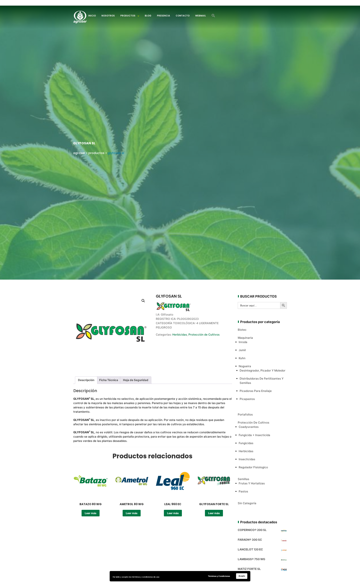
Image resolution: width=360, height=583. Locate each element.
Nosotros (108, 15)
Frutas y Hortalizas (252, 483)
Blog (148, 15)
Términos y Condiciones (219, 576)
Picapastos (247, 399)
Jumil (242, 350)
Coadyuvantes (249, 427)
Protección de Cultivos (204, 334)
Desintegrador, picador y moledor (262, 370)
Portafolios (245, 414)
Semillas (243, 479)
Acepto (241, 576)
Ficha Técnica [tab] (108, 380)
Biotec (242, 329)
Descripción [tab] (86, 380)
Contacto (183, 15)
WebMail (200, 15)
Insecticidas (247, 459)
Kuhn (242, 358)
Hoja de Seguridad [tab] (135, 380)
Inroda (243, 342)
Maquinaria (245, 338)
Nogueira (245, 366)
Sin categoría (247, 503)
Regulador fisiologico (253, 467)
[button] (213, 15)
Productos (127, 15)
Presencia (163, 15)
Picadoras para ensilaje (256, 391)
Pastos (243, 491)
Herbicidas (179, 334)
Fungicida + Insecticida (254, 435)
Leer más (90, 513)
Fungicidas (246, 443)
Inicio (92, 15)
